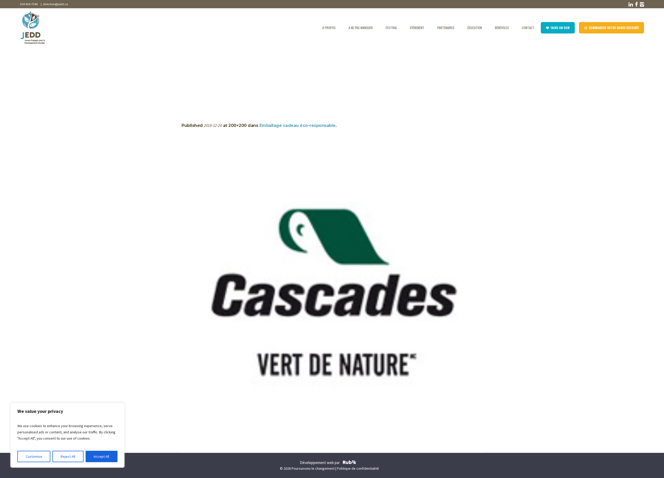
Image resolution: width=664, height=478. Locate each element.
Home (187, 75)
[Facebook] (636, 4)
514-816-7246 (29, 4)
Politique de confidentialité (358, 468)
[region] (67, 435)
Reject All (68, 456)
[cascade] (332, 291)
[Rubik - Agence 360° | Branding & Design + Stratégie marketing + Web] (349, 463)
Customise (34, 456)
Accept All (101, 456)
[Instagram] (641, 4)
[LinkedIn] (630, 4)
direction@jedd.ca (55, 4)
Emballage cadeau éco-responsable (297, 125)
